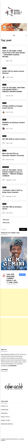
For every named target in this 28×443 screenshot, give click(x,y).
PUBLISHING (4, 413)
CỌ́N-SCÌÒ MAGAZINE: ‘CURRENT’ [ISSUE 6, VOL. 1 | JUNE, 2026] (12, 278)
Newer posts (6, 222)
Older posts (6, 219)
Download (22, 274)
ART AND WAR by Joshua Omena (13, 139)
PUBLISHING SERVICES (7, 424)
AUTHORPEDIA (12, 365)
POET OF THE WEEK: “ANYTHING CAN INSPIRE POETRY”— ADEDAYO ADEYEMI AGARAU (13, 89)
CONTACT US (4, 406)
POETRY (4, 47)
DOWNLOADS (4, 409)
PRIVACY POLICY (5, 417)
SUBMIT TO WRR (5, 420)
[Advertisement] (14, 302)
